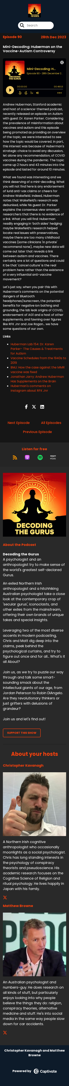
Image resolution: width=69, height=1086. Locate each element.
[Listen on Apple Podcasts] (27, 457)
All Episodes (51, 422)
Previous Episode (37, 431)
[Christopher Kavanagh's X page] (7, 898)
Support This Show (21, 733)
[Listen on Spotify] (40, 457)
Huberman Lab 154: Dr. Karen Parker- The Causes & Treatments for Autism (37, 349)
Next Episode (19, 422)
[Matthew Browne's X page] (7, 1033)
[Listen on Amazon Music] (53, 457)
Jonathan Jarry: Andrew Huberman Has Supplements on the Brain (37, 379)
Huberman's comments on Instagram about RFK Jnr (31, 388)
